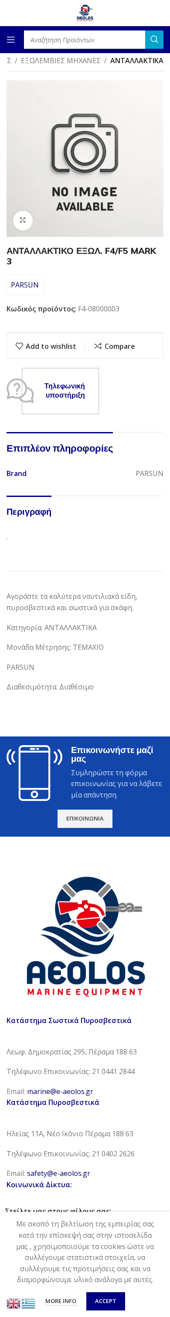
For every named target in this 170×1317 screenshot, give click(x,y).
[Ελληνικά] (28, 1302)
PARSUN (25, 285)
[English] (14, 1302)
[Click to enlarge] (23, 220)
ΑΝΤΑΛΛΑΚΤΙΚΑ (136, 60)
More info (61, 1301)
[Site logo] (85, 12)
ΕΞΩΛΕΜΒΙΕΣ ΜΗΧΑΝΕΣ (61, 60)
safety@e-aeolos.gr (58, 1173)
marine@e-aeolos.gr (60, 1091)
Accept (105, 1301)
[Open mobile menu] (11, 39)
